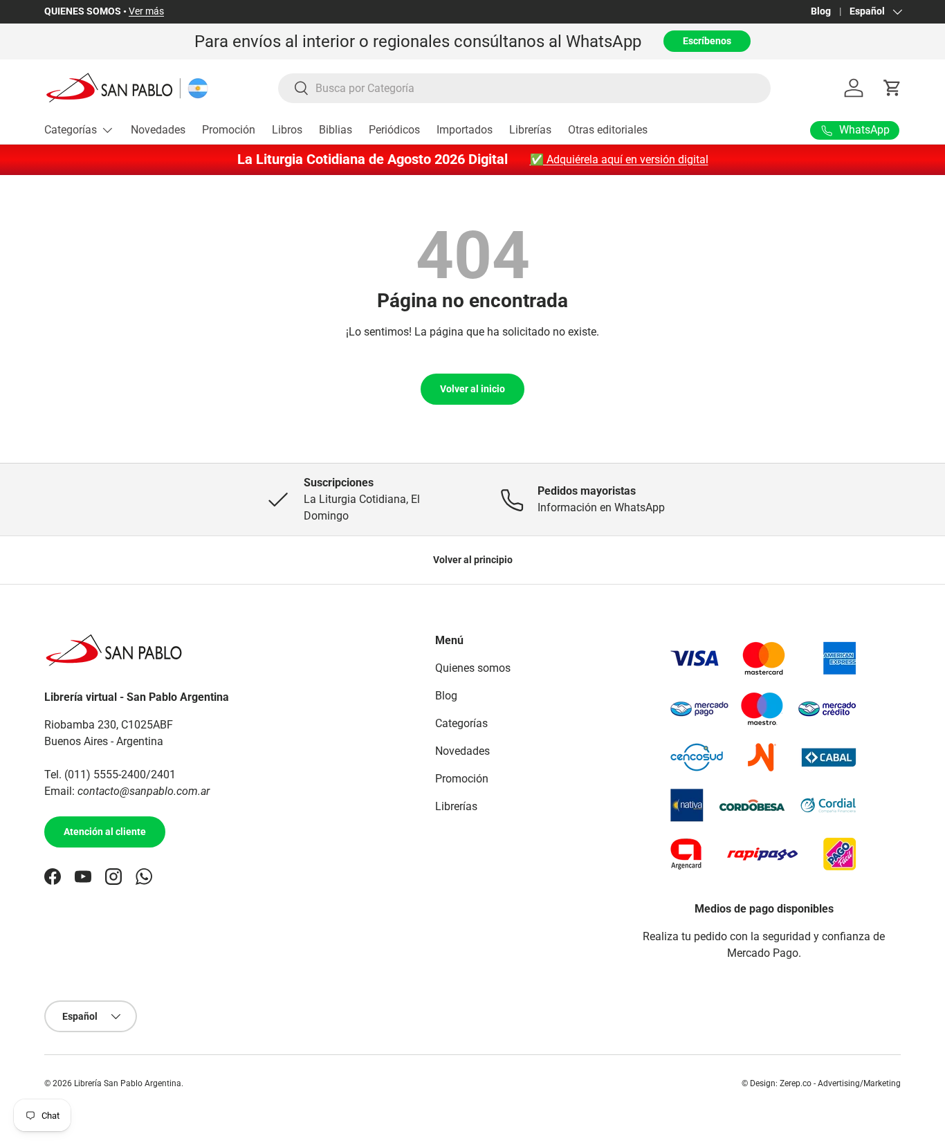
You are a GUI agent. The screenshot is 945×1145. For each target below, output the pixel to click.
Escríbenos (707, 40)
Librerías (530, 129)
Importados (465, 129)
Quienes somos (473, 668)
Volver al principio (473, 559)
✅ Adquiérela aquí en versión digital (619, 159)
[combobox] (524, 88)
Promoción (228, 129)
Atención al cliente (105, 831)
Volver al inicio (472, 388)
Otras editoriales (608, 129)
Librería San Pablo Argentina (127, 1083)
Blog (821, 11)
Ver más (146, 11)
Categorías (70, 129)
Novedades (158, 129)
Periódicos (394, 129)
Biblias (335, 129)
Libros (287, 129)
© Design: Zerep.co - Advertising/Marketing (821, 1083)
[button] (892, 88)
